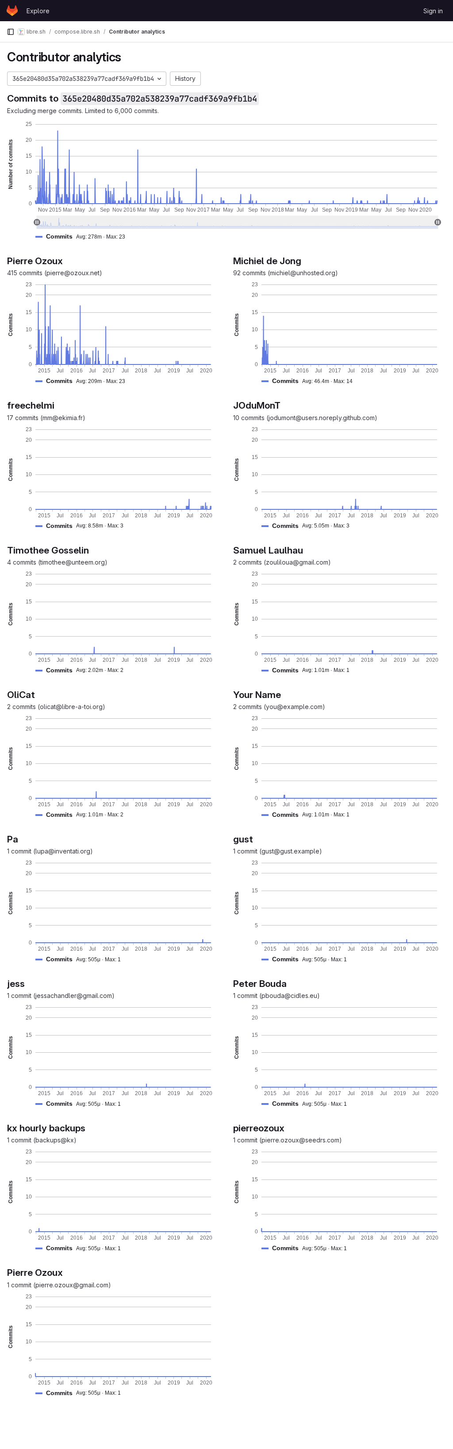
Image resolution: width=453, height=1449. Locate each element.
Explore (38, 11)
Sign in (433, 11)
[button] (83, 236)
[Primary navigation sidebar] (11, 32)
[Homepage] (12, 11)
